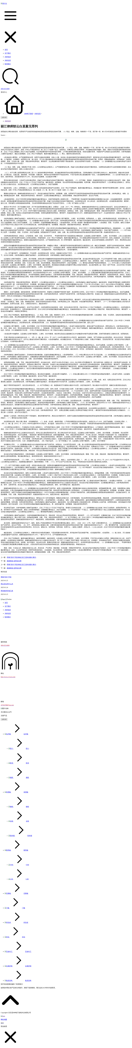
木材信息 (37, 113)
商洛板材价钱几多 (7, 591)
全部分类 (4, 117)
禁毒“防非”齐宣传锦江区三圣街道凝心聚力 (21, 557)
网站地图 (4, 1019)
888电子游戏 (28, 113)
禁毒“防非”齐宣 (6, 577)
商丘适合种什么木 (7, 584)
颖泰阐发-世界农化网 (14, 561)
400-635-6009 (5, 89)
